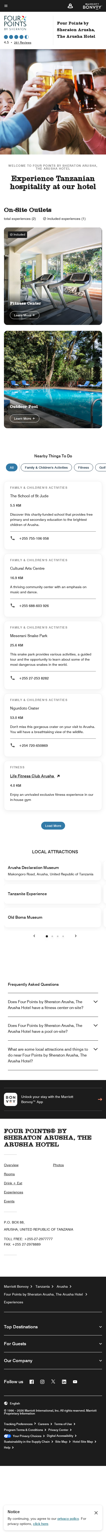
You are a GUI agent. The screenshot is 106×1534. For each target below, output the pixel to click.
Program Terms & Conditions (23, 1430)
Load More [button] (53, 826)
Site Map (61, 1441)
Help (7, 1447)
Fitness (83, 467)
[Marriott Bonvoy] (89, 6)
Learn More (23, 315)
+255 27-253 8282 (34, 678)
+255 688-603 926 (34, 606)
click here (40, 1524)
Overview (11, 1165)
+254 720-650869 (33, 746)
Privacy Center (58, 1430)
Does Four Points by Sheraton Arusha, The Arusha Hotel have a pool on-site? (45, 1028)
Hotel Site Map (83, 1441)
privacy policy (68, 1519)
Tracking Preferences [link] (18, 1424)
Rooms (9, 1174)
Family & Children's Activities (46, 467)
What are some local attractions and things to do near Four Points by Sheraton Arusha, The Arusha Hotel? (48, 1055)
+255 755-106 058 (34, 538)
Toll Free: (28, 1239)
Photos (58, 1165)
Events (9, 1201)
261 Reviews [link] (22, 42)
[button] (70, 6)
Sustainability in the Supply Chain (27, 1441)
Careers (43, 1424)
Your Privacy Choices (26, 1436)
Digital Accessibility (60, 1436)
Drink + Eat (13, 1183)
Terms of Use (63, 1424)
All (12, 467)
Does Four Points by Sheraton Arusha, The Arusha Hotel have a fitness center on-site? (45, 1004)
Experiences (13, 1192)
